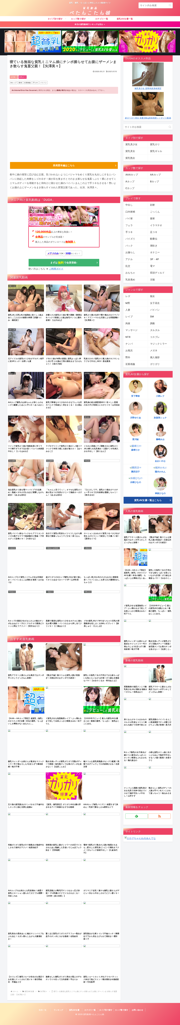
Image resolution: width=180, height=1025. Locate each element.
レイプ (129, 316)
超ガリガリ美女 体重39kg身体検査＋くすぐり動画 (148, 118)
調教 (152, 323)
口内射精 (130, 211)
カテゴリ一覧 (90, 1010)
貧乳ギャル (156, 151)
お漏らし (130, 252)
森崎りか (135, 449)
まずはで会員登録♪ (63, 262)
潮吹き (153, 245)
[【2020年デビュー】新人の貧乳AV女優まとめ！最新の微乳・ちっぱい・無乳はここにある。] (90, 41)
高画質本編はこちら (64, 165)
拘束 (127, 323)
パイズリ (130, 238)
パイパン (43, 83)
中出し (129, 204)
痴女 (152, 296)
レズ (127, 296)
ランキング (58, 1010)
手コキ (35, 83)
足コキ (153, 232)
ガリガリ (155, 364)
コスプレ (155, 337)
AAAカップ (131, 174)
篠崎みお (160, 439)
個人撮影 (155, 357)
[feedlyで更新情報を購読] (136, 816)
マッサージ (131, 330)
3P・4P (154, 259)
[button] (170, 5)
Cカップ (129, 188)
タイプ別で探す (106, 1010)
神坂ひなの (160, 493)
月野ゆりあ (135, 417)
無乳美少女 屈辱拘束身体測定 (148, 88)
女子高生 (155, 303)
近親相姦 (27, 83)
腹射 (20, 83)
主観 (152, 279)
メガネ (153, 350)
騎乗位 (153, 238)
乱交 (127, 266)
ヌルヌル (155, 330)
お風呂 (129, 350)
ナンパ (129, 343)
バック (129, 245)
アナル (129, 259)
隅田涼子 (135, 471)
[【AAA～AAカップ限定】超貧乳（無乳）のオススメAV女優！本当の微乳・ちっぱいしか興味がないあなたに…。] (32, 41)
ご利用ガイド (56, 268)
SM (152, 316)
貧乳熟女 (130, 158)
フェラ (129, 225)
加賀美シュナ (160, 417)
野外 (127, 357)
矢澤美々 (14, 77)
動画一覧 (42, 1010)
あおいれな (160, 461)
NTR (127, 337)
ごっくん (155, 211)
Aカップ (13, 83)
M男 (127, 303)
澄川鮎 (135, 439)
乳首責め (130, 279)
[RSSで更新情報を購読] (159, 816)
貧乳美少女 (131, 144)
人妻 (127, 309)
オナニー (155, 252)
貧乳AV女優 (74, 1010)
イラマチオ (156, 225)
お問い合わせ (137, 1010)
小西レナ (160, 396)
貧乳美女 (130, 151)
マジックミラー (158, 343)
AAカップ (155, 174)
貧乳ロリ (22, 77)
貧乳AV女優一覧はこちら (148, 500)
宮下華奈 (135, 396)
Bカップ (154, 181)
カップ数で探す (121, 1010)
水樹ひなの (135, 482)
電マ (152, 266)
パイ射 (129, 218)
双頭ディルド (157, 272)
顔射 (152, 204)
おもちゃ (130, 272)
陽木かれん (160, 471)
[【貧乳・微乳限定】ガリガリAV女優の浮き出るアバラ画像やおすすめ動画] (147, 41)
